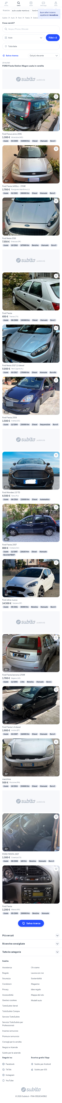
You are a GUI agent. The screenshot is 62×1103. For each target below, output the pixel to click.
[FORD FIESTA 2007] (31, 838)
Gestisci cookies (9, 1000)
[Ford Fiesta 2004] (31, 401)
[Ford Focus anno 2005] (31, 118)
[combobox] (32, 29)
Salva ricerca (12, 55)
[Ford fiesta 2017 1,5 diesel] (31, 349)
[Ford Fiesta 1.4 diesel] (31, 711)
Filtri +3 (53, 37)
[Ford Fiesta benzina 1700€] (31, 659)
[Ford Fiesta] (31, 297)
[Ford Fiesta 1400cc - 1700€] (31, 170)
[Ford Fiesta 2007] (31, 530)
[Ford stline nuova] (31, 584)
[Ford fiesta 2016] (31, 222)
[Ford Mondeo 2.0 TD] (31, 476)
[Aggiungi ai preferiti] (56, 96)
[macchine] (31, 763)
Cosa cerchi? (8, 23)
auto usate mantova (20, 10)
